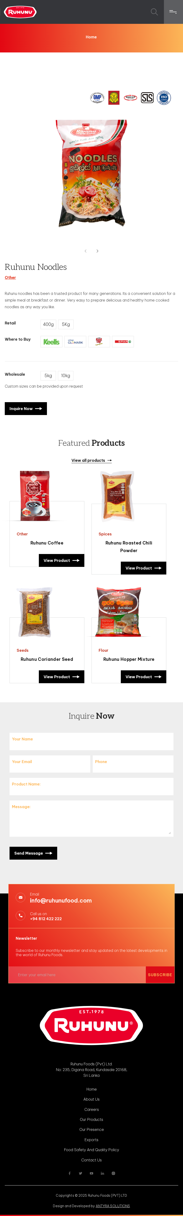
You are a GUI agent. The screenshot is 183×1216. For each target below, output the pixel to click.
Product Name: (26, 784)
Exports (91, 1139)
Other (10, 277)
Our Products (91, 1119)
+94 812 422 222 (46, 919)
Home (91, 37)
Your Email (22, 761)
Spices (105, 534)
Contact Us (91, 1160)
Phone (101, 761)
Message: (21, 806)
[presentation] (86, 251)
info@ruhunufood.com (61, 900)
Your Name (22, 739)
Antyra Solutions (113, 1206)
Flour (103, 650)
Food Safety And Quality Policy (91, 1149)
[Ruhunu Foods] (20, 12)
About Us (91, 1099)
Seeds (23, 650)
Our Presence (91, 1129)
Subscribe (160, 974)
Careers (91, 1109)
